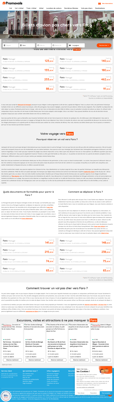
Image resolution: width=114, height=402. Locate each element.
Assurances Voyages (53, 373)
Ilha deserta (15, 176)
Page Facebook (27, 383)
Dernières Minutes (71, 8)
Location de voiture (53, 8)
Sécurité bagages (73, 373)
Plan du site (26, 377)
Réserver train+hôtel (53, 377)
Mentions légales (28, 381)
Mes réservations (107, 3)
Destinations (100, 8)
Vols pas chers (86, 8)
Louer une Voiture (52, 381)
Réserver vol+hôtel (52, 375)
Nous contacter (27, 375)
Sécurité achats (72, 375)
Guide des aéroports (53, 379)
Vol (10, 8)
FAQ (48, 385)
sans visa (50, 207)
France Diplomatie (27, 218)
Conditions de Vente (53, 383)
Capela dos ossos (89, 171)
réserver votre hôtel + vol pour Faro (96, 304)
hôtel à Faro (105, 233)
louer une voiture (99, 226)
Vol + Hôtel (19, 8)
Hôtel (41, 8)
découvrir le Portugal (24, 104)
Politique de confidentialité (31, 379)
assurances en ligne (32, 311)
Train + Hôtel (31, 8)
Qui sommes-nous (28, 373)
